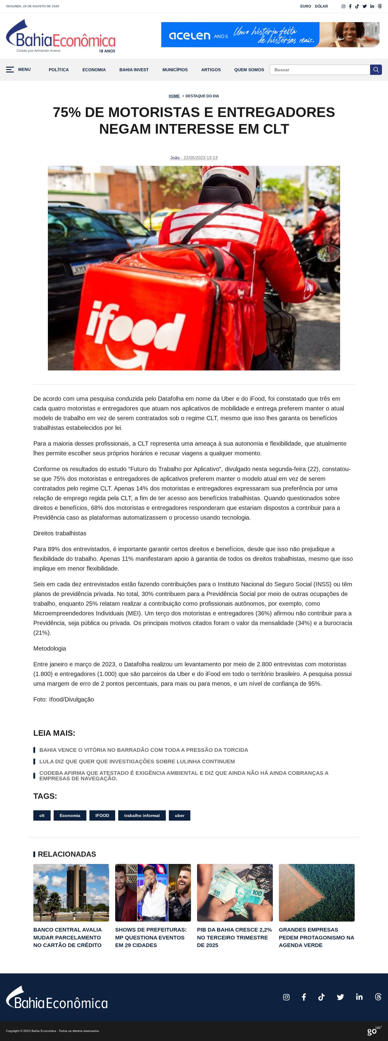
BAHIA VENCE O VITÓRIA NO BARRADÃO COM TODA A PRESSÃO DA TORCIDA (143, 750)
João (175, 157)
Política (59, 70)
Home (174, 96)
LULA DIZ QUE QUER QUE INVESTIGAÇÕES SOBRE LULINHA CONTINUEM (137, 761)
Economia (94, 70)
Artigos (211, 70)
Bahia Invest (134, 70)
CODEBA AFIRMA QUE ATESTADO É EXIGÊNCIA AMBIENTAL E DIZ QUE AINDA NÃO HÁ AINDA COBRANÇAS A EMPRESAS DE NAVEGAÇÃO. (183, 775)
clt (42, 815)
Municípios (175, 70)
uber (179, 815)
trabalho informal (142, 815)
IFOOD (102, 815)
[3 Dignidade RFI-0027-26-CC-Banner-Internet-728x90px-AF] (271, 35)
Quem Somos (249, 70)
